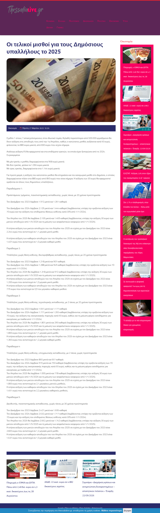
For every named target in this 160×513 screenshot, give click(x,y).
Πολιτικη (101, 21)
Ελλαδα (61, 21)
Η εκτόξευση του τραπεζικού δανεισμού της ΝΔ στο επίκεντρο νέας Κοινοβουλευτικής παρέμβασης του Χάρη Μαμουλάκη (137, 248)
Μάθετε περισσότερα (111, 510)
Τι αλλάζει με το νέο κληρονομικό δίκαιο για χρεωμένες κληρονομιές (137, 325)
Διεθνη (49, 27)
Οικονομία (12, 128)
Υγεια (125, 21)
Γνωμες (60, 27)
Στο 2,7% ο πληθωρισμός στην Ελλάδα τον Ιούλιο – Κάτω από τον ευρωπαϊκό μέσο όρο (136, 207)
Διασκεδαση (88, 21)
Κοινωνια (50, 21)
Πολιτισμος (74, 21)
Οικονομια (114, 21)
